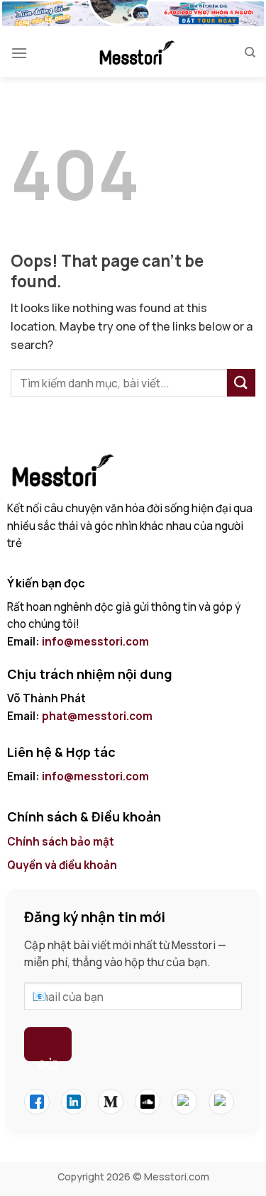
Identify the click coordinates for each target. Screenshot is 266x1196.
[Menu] (19, 52)
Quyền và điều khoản (63, 865)
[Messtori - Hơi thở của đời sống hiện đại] (135, 52)
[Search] (250, 52)
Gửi (47, 1059)
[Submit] (241, 383)
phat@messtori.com (97, 716)
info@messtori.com (95, 641)
